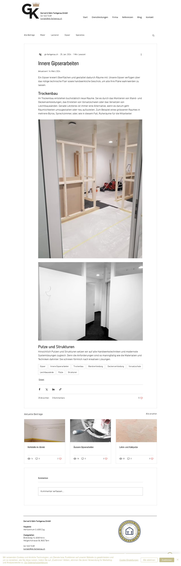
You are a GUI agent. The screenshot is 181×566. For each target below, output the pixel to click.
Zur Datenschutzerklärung (36, 562)
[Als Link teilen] (60, 389)
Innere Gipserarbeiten (59, 366)
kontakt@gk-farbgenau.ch (51, 19)
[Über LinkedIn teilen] (53, 389)
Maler (42, 35)
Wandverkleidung (95, 366)
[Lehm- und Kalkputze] (136, 430)
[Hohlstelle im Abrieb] (44, 430)
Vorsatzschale (135, 366)
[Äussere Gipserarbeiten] (90, 430)
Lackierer (55, 35)
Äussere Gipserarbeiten (84, 447)
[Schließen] (177, 560)
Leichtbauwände (47, 372)
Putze (60, 372)
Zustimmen (167, 559)
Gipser (67, 35)
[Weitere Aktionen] (141, 54)
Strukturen (72, 372)
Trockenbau (78, 366)
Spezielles (80, 35)
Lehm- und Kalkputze (128, 447)
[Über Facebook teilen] (39, 389)
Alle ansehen (151, 414)
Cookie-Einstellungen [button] (128, 559)
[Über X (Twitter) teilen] (46, 389)
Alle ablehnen (149, 559)
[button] (153, 35)
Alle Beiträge (29, 35)
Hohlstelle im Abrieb (36, 447)
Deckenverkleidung (116, 366)
